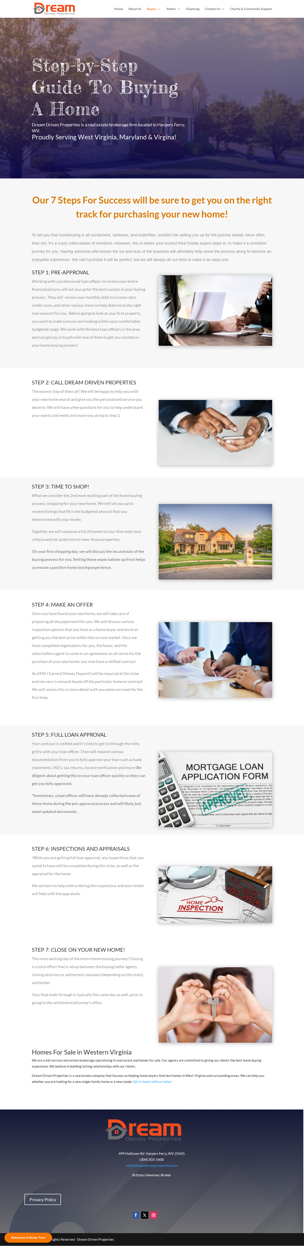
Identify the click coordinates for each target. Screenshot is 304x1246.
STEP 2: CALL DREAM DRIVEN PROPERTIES (84, 382)
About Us (134, 9)
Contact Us (212, 9)
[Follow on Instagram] (153, 1215)
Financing (192, 9)
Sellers (171, 9)
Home (118, 9)
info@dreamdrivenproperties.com (152, 1165)
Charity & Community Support (251, 9)
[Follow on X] (144, 1215)
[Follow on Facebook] (135, 1215)
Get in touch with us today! (153, 1082)
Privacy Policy (42, 1199)
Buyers (151, 9)
